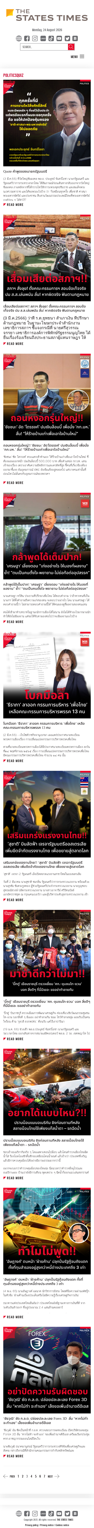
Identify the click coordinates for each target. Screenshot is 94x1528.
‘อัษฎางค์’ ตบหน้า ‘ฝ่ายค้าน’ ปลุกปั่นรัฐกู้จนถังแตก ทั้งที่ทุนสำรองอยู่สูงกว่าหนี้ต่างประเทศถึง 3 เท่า (43, 1281)
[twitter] (67, 38)
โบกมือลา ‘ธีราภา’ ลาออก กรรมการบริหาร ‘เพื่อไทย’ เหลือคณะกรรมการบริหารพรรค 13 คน (44, 725)
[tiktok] (52, 38)
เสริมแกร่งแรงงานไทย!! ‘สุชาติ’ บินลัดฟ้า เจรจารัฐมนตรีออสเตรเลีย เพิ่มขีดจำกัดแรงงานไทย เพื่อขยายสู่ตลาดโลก (43, 864)
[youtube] (60, 38)
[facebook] (27, 38)
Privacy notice (47, 1525)
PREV (12, 1476)
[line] (44, 38)
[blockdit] (74, 38)
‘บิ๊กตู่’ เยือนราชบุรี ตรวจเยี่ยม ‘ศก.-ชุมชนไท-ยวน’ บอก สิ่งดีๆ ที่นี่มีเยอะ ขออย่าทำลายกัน (46, 1003)
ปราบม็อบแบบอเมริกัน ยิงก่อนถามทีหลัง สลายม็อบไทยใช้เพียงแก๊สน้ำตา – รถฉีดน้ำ (43, 1142)
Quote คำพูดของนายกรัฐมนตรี (25, 171)
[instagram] (36, 38)
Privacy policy (32, 1525)
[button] (78, 57)
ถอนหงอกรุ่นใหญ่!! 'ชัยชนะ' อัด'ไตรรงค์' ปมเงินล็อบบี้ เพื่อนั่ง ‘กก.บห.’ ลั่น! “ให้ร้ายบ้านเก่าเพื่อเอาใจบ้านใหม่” (46, 447)
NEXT (50, 1476)
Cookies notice (62, 1525)
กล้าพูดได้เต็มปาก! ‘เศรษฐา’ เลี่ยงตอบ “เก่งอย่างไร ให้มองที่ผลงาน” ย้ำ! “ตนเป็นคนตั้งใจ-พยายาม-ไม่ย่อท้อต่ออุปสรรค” (45, 586)
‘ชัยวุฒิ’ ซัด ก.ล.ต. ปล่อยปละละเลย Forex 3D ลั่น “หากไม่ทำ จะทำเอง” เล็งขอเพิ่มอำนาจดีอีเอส (45, 1420)
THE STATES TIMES (65, 1519)
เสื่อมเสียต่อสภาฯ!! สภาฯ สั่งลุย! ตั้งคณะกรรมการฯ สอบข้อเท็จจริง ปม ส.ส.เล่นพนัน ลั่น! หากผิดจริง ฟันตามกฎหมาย (44, 308)
